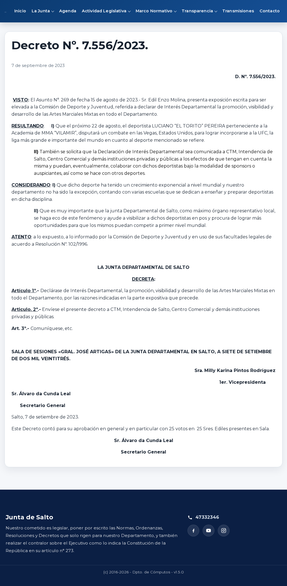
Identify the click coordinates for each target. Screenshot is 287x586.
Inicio (20, 10)
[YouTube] (208, 530)
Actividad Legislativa (104, 10)
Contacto (270, 10)
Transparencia (197, 10)
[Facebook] (193, 530)
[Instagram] (224, 530)
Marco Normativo (154, 10)
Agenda (67, 10)
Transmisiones (238, 10)
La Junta (41, 10)
